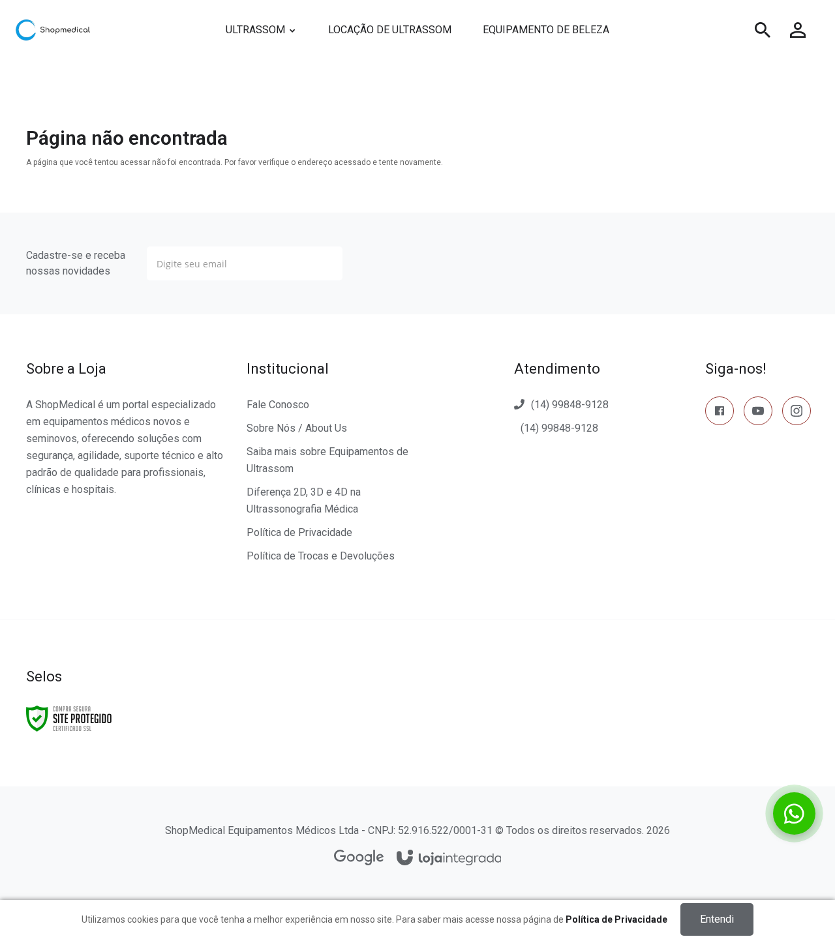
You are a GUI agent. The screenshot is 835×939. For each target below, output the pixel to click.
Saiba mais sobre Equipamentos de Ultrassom (327, 460)
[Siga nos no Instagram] (796, 413)
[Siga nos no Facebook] (719, 413)
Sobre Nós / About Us (297, 428)
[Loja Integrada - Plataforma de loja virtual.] (449, 858)
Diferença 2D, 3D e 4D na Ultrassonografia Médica (304, 500)
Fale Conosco (278, 404)
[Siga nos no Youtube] (758, 413)
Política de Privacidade (299, 532)
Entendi (717, 919)
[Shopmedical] (100, 30)
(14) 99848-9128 (570, 404)
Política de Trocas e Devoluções (321, 556)
